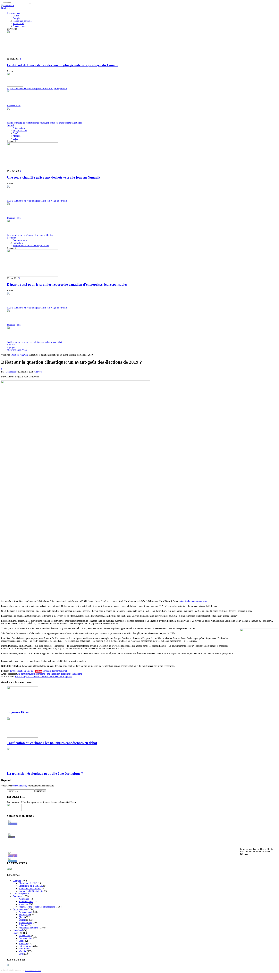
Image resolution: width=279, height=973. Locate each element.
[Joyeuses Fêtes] (22, 706)
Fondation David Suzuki (30, 888)
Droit (15, 138)
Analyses (11, 344)
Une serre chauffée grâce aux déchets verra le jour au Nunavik (53, 177)
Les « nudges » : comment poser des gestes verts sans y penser (43, 676)
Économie (11, 237)
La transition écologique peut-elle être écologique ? (45, 773)
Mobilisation (24, 948)
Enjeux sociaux (20, 130)
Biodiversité (18, 23)
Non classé (18, 930)
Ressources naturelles (22, 21)
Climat (16, 15)
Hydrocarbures (25, 922)
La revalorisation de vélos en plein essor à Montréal (30, 235)
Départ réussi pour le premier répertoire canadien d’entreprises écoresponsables (67, 284)
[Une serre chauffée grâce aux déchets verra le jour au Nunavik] (32, 168)
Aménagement (19, 26)
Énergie (16, 18)
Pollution (23, 925)
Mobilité (16, 136)
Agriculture (24, 899)
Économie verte (20, 240)
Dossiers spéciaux (21, 893)
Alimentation (19, 128)
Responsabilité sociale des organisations (31, 245)
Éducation (23, 943)
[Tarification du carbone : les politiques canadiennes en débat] (22, 737)
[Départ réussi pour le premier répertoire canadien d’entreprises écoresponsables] (32, 275)
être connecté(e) (19, 785)
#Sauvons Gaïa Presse (17, 350)
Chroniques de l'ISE (28, 883)
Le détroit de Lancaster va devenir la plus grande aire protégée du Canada (62, 65)
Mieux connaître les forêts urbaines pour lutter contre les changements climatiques (44, 122)
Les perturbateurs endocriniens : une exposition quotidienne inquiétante (49, 674)
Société (10, 125)
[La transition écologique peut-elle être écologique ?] (22, 767)
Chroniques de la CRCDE (31, 886)
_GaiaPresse (10, 371)
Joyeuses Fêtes (13, 105)
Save (40, 671)
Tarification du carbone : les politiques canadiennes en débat (34, 342)
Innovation (18, 243)
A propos (11, 347)
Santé (15, 133)
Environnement (14, 13)
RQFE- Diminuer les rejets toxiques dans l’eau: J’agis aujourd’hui (37, 88)
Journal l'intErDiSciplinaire (31, 891)
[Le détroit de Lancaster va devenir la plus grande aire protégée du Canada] (32, 56)
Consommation (26, 938)
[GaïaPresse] (7, 5)
